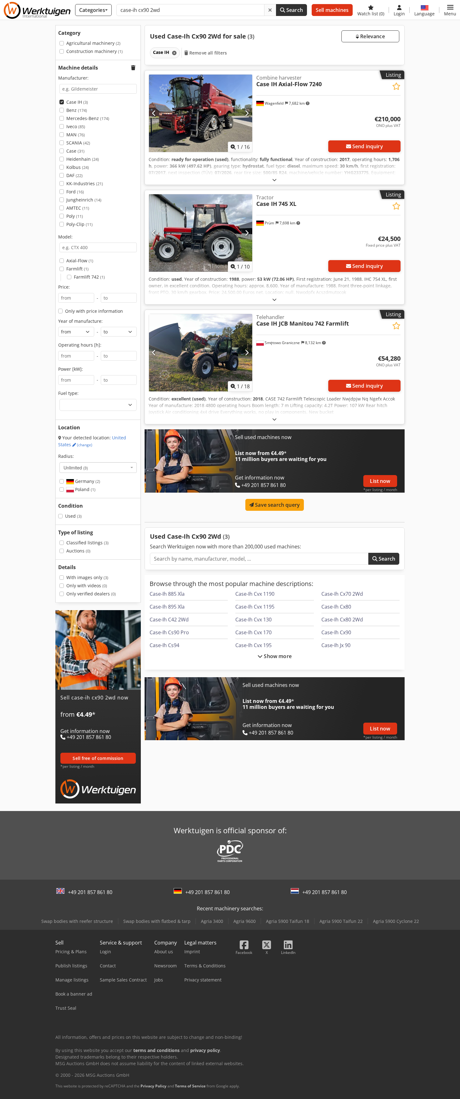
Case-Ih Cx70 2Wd (342, 593)
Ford (75, 192)
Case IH (77, 102)
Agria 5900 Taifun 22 (341, 921)
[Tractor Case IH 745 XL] (200, 233)
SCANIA (78, 143)
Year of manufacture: (80, 321)
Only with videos (86, 586)
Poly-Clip (79, 224)
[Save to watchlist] (396, 86)
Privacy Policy (153, 1086)
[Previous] (154, 113)
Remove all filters (207, 53)
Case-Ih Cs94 (164, 645)
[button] (450, 10)
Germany (87, 481)
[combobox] (98, 467)
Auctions (78, 551)
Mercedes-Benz (87, 118)
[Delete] (270, 10)
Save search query (277, 504)
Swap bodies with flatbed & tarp (157, 921)
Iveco (75, 126)
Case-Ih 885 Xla (167, 593)
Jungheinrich (83, 200)
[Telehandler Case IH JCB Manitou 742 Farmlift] (200, 352)
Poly (74, 216)
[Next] (246, 113)
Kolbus (77, 167)
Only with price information (94, 311)
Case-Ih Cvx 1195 (254, 606)
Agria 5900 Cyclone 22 (396, 921)
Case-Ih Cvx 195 (253, 645)
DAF (74, 175)
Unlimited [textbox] (76, 467)
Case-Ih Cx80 (336, 606)
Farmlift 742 (89, 277)
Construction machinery (94, 51)
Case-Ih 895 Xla (167, 606)
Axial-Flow (79, 261)
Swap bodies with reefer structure (77, 921)
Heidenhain (82, 159)
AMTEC (77, 208)
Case (75, 151)
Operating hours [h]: (79, 345)
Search (294, 10)
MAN (75, 135)
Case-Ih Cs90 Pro (169, 632)
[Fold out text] (274, 180)
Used (73, 516)
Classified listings (87, 543)
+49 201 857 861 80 (90, 892)
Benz (76, 110)
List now (380, 481)
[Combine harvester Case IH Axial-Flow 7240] (200, 113)
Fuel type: (68, 393)
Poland (84, 489)
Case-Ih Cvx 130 (253, 619)
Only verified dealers (91, 594)
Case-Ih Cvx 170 (253, 632)
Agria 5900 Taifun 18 (287, 921)
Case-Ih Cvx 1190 (254, 593)
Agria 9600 (244, 921)
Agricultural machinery (93, 43)
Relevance (372, 36)
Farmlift (77, 269)
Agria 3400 (212, 921)
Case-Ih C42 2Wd (169, 619)
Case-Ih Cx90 (336, 632)
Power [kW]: (70, 369)
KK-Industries (84, 183)
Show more (277, 656)
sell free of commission (98, 758)
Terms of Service (190, 1086)
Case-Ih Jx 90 (335, 645)
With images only (87, 577)
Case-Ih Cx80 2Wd (342, 619)
